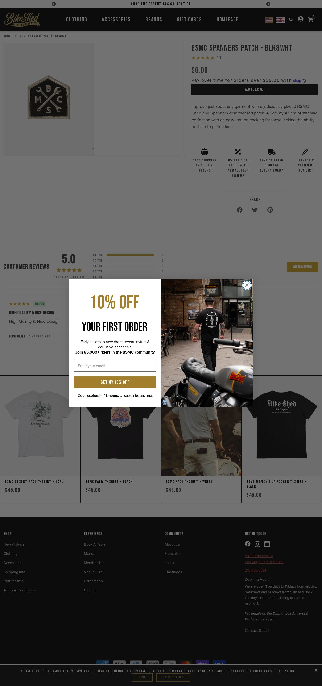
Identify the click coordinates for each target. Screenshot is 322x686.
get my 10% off (115, 382)
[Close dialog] (247, 285)
